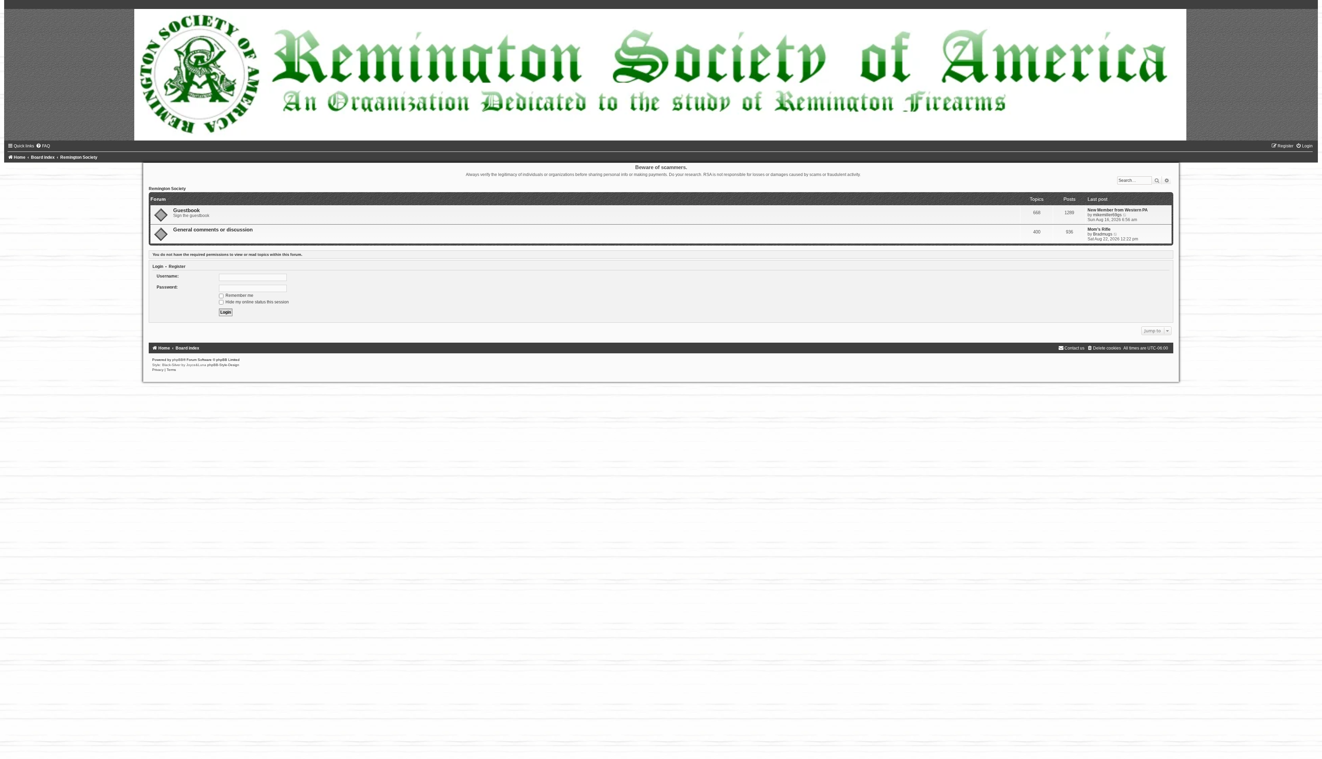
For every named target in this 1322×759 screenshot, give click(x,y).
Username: (168, 276)
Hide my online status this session (256, 302)
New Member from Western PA (1118, 210)
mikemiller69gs (1107, 214)
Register (177, 266)
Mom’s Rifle (1099, 229)
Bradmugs (1102, 234)
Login (158, 266)
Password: (167, 287)
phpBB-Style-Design (223, 365)
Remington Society (167, 188)
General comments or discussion (213, 229)
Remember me (238, 295)
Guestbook (186, 210)
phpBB (177, 360)
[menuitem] (43, 146)
